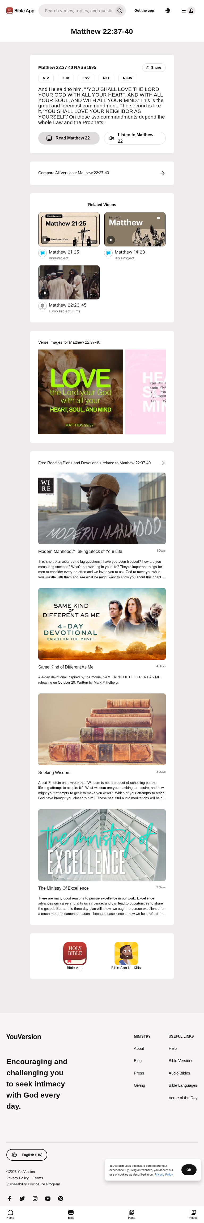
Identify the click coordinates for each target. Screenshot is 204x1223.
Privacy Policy (17, 1178)
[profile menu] (187, 10)
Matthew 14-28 (135, 252)
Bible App (75, 968)
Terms (38, 1178)
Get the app (144, 10)
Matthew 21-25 (69, 252)
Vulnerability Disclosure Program (33, 1184)
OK (189, 1170)
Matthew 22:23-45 (73, 305)
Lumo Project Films (64, 311)
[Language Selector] (168, 10)
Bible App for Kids (126, 968)
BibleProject (59, 258)
